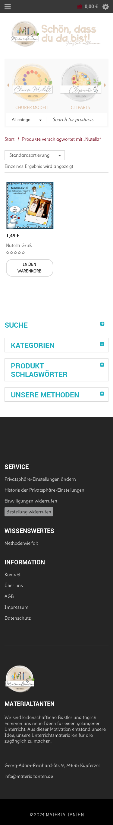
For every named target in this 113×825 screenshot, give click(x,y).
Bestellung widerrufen (28, 512)
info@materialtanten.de (29, 776)
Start (9, 139)
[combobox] (26, 120)
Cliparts (80, 107)
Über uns (14, 585)
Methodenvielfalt (21, 543)
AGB (9, 596)
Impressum (16, 607)
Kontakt (12, 574)
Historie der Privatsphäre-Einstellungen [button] (44, 490)
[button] (29, 268)
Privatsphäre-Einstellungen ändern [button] (40, 479)
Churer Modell (32, 107)
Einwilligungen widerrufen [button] (31, 501)
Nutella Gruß (19, 245)
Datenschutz (18, 618)
